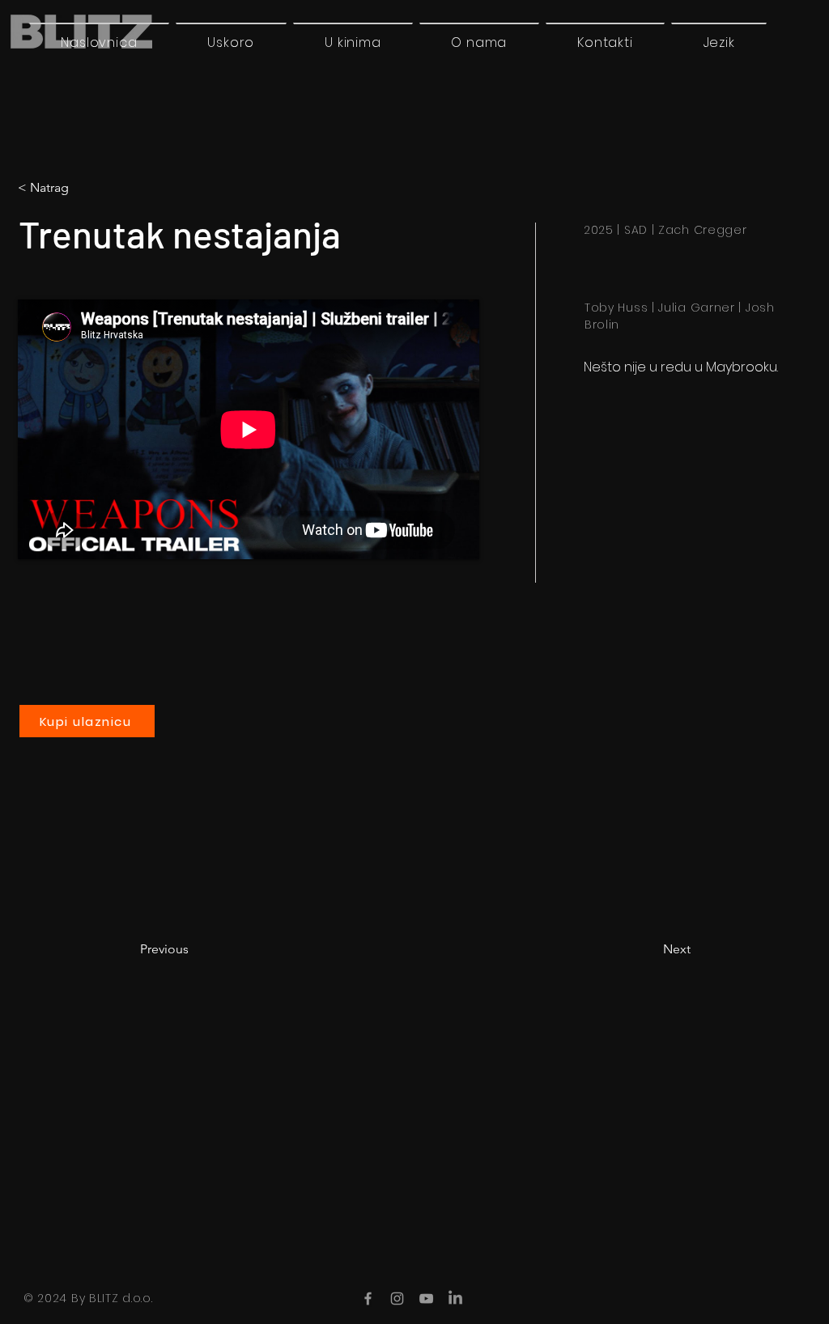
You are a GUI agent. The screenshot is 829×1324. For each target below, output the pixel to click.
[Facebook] (367, 1298)
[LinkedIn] (455, 1298)
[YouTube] (426, 1298)
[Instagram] (397, 1298)
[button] (719, 42)
